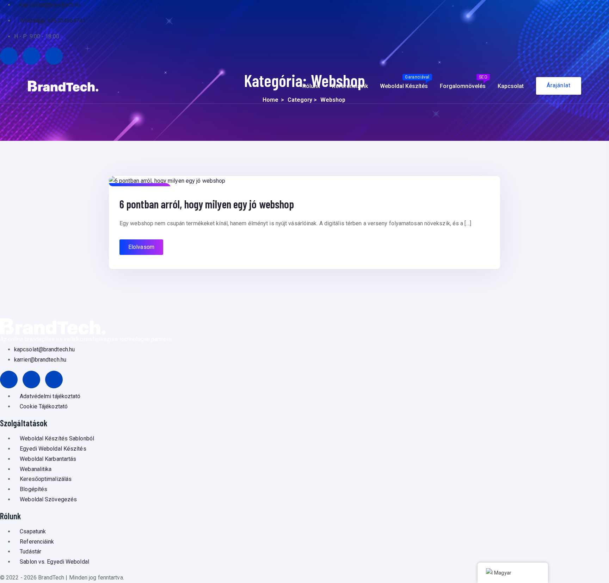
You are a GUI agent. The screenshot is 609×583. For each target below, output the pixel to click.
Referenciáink (350, 86)
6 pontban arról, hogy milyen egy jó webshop (206, 204)
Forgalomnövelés (463, 82)
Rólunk (311, 86)
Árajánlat (559, 85)
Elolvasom (141, 247)
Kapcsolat (511, 86)
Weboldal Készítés (405, 82)
